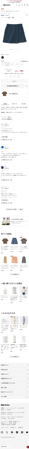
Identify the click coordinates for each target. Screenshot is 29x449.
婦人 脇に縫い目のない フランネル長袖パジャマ (14, 327)
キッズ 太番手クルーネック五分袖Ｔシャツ (23, 248)
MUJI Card (13, 417)
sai (5, 146)
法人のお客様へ (4, 418)
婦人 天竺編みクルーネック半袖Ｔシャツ (23, 297)
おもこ (6, 123)
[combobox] (5, 446)
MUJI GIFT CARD (20, 417)
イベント (7, 408)
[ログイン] (19, 4)
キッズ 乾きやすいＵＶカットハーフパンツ (14, 267)
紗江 (5, 167)
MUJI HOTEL (9, 414)
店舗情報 (2, 408)
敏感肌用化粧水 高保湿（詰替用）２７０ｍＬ (23, 346)
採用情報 (10, 421)
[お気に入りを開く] (22, 4)
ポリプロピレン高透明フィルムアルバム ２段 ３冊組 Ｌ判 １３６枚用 (5, 347)
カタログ (8, 417)
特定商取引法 (20, 427)
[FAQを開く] (24, 4)
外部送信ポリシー (13, 427)
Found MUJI (22, 412)
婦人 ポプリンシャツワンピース (23, 326)
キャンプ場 (17, 412)
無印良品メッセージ (17, 421)
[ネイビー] (2, 57)
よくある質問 (8, 409)
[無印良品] (5, 405)
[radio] (2, 57)
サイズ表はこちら (24, 61)
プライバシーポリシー (5, 427)
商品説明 (5, 103)
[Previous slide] (9, 49)
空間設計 (2, 409)
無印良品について (4, 423)
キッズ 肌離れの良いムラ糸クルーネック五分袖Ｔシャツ (5, 249)
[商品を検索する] (16, 4)
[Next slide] (19, 49)
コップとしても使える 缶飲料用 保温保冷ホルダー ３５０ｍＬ (14, 298)
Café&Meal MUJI (10, 412)
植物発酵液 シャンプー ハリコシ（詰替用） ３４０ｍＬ (14, 347)
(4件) (13, 17)
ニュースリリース (4, 421)
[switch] (26, 14)
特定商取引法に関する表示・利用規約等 (8, 424)
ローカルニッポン (13, 408)
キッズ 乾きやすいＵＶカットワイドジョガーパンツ (5, 267)
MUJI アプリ (3, 417)
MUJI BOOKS (3, 414)
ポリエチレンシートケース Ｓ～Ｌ (5, 296)
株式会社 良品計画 (12, 423)
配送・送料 (24, 103)
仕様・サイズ (14, 103)
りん (5, 187)
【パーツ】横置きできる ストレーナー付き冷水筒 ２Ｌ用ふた (5, 328)
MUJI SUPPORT (21, 408)
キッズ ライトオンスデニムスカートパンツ (14, 248)
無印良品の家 (3, 412)
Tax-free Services (11, 418)
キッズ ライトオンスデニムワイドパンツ (23, 267)
